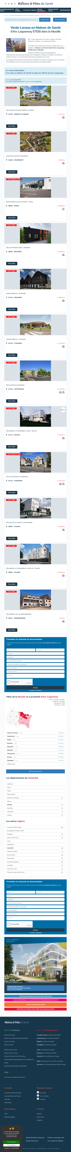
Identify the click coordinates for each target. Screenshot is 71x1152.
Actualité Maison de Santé (12, 1093)
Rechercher (45, 20)
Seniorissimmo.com (32, 1141)
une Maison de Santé (45, 1050)
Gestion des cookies (53, 1148)
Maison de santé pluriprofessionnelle (16, 1038)
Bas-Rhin (34, 808)
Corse (9, 841)
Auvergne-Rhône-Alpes (35, 827)
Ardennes (10, 784)
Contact (39, 1114)
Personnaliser (11, 1145)
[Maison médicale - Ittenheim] (35, 325)
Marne (9, 791)
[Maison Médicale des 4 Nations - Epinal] (35, 187)
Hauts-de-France (34, 851)
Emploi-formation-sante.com (35, 1137)
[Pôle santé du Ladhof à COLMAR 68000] (35, 508)
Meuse (9, 801)
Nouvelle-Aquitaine (35, 862)
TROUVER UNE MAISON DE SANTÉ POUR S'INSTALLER (35, 996)
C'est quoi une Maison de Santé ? (15, 1077)
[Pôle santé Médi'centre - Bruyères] (35, 233)
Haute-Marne (11, 794)
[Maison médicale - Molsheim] (35, 279)
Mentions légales (9, 1117)
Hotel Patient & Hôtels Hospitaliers (15, 1066)
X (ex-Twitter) (44, 1096)
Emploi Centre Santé (53, 10)
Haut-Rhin (34, 811)
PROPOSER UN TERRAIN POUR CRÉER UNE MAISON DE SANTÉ (35, 1009)
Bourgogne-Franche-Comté (15, 830)
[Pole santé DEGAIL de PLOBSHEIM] (35, 462)
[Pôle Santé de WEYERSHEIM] (35, 371)
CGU (5, 1114)
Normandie (34, 858)
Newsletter (8, 1102)
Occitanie (34, 865)
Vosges (34, 815)
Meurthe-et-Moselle (34, 798)
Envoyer (35, 687)
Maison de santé (9, 1035)
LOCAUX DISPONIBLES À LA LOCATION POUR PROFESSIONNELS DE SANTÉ (35, 1000)
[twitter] (8, 4)
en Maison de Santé (49, 1035)
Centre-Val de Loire (34, 837)
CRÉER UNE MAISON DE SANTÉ (35, 1004)
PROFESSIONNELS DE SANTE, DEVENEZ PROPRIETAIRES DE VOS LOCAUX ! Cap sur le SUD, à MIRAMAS (19, 988)
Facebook (43, 1093)
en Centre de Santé (45, 1041)
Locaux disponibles (41, 10)
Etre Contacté (60, 20)
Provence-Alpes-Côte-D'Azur (34, 872)
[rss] (15, 4)
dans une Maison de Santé (48, 1056)
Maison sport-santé (10, 1050)
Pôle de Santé (8, 1045)
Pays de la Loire (34, 869)
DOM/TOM (10, 844)
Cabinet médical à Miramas (15, 982)
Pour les (12, 1030)
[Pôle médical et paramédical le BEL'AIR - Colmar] (35, 554)
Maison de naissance (11, 1053)
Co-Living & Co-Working (55, 1141)
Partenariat (40, 1117)
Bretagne (34, 834)
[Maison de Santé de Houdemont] (35, 141)
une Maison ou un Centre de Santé (50, 1061)
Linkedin (42, 1099)
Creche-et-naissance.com (56, 1137)
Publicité (39, 1120)
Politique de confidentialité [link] (11, 1148)
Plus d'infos (11, 126)
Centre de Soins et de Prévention (14, 1056)
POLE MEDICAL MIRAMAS (12, 941)
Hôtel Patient (17, 10)
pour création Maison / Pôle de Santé (51, 1064)
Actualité (26, 10)
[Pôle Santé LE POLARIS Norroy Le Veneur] (35, 96)
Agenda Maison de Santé (12, 1096)
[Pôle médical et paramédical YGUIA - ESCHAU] (35, 416)
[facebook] (5, 4)
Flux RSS (7, 1099)
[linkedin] (12, 4)
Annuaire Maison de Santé (7, 10)
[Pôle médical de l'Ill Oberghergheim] (35, 600)
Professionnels (65, 10)
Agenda (33, 10)
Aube (8, 787)
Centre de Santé (9, 1041)
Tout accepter (11, 1142)
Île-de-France (35, 855)
